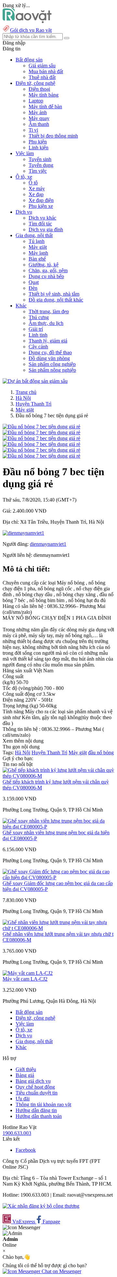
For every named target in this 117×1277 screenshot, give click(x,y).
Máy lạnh (38, 253)
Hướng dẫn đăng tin (36, 1110)
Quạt (34, 282)
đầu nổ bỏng (101, 752)
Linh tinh (38, 335)
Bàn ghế (37, 259)
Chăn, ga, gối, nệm (48, 270)
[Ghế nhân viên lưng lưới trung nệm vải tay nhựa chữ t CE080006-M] (58, 928)
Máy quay (39, 118)
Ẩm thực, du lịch (46, 323)
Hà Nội (23, 398)
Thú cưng (39, 317)
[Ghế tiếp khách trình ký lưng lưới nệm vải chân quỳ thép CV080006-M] (58, 776)
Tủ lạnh (37, 241)
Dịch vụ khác (42, 218)
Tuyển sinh (40, 159)
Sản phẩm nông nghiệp (52, 370)
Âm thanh (39, 124)
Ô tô (33, 182)
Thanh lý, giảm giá (48, 340)
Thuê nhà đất (42, 77)
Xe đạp (36, 194)
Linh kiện (38, 147)
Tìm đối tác (40, 223)
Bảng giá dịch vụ (33, 1081)
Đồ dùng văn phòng (49, 358)
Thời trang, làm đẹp (49, 311)
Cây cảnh (38, 346)
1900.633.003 (17, 1133)
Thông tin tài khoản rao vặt (43, 1104)
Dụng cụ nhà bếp (46, 276)
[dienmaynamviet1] (23, 533)
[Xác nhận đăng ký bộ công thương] (41, 1206)
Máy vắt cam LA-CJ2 (25, 979)
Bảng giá (25, 1075)
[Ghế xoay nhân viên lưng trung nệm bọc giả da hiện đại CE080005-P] (58, 826)
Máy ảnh (38, 112)
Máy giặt (38, 247)
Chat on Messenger (60, 1271)
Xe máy (37, 188)
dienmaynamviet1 (48, 544)
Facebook (26, 1150)
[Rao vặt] (27, 21)
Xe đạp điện (41, 200)
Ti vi (33, 130)
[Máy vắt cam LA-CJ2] (28, 973)
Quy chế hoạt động (35, 1087)
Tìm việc (38, 171)
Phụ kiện (38, 141)
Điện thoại (39, 89)
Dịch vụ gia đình (46, 229)
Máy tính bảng (43, 95)
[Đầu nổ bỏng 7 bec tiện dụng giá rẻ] (41, 426)
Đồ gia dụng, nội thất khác (56, 299)
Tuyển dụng (41, 165)
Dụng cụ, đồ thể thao (50, 352)
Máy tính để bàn (45, 106)
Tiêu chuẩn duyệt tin (37, 1093)
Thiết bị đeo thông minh (53, 136)
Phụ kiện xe (41, 206)
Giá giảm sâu (42, 65)
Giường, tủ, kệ (43, 264)
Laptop (36, 100)
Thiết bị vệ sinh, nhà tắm (54, 294)
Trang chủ (26, 392)
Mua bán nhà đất (46, 71)
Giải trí (36, 329)
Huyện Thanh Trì (33, 404)
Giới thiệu (26, 1069)
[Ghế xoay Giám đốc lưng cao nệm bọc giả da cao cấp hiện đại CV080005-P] (58, 877)
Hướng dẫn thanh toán (39, 1116)
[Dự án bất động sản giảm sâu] (35, 381)
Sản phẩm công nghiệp (52, 364)
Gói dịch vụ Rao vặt (31, 30)
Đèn (33, 288)
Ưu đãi (23, 1098)
